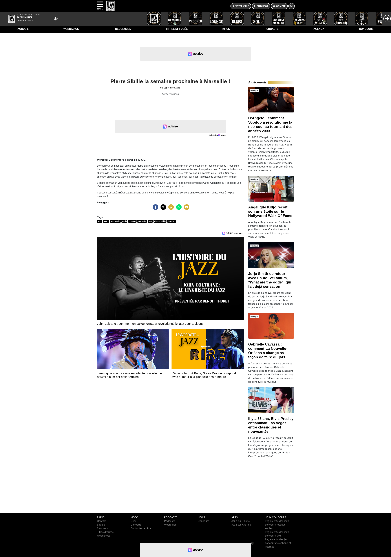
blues (106, 221)
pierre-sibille (160, 221)
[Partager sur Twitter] (162, 208)
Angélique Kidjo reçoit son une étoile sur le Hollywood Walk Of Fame (270, 211)
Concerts (136, 524)
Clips (133, 520)
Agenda (318, 29)
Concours (366, 29)
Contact (101, 520)
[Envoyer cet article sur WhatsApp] (178, 208)
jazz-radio (115, 221)
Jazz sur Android (241, 524)
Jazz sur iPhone (240, 520)
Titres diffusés (177, 29)
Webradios (71, 29)
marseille (142, 221)
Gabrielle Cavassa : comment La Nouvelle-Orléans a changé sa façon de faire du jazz (267, 350)
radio (124, 221)
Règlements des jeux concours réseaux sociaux (277, 524)
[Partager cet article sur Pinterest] (170, 208)
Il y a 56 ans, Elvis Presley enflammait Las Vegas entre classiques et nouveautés (270, 425)
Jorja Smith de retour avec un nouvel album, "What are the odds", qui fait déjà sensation (269, 280)
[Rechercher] (291, 6)
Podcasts (272, 29)
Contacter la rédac (141, 528)
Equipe (101, 524)
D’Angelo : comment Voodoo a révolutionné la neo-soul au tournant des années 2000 (270, 124)
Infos (226, 29)
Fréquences (122, 29)
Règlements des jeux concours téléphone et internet (278, 543)
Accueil (23, 29)
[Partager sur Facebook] (154, 208)
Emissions (102, 528)
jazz (99, 221)
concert (132, 221)
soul (150, 221)
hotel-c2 (172, 221)
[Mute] (55, 19)
